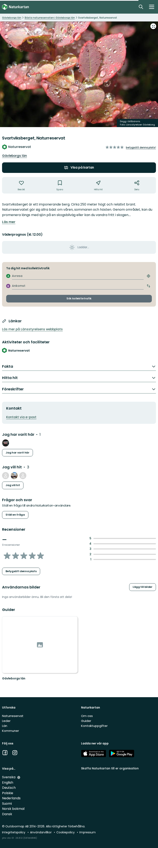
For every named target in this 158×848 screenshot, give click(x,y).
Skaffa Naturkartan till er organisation (110, 768)
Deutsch (9, 787)
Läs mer (8, 222)
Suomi (7, 803)
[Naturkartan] (15, 7)
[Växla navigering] (151, 6)
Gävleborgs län (14, 156)
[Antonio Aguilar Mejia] (5, 442)
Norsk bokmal (13, 808)
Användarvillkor (41, 832)
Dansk (7, 814)
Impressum (87, 832)
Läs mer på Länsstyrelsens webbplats (32, 329)
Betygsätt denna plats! (141, 147)
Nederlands (11, 798)
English (7, 782)
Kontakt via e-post (21, 417)
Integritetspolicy (14, 832)
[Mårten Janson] (22, 475)
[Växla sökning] (141, 6)
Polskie (7, 793)
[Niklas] (5, 475)
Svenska (9, 777)
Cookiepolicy (66, 832)
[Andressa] (14, 475)
